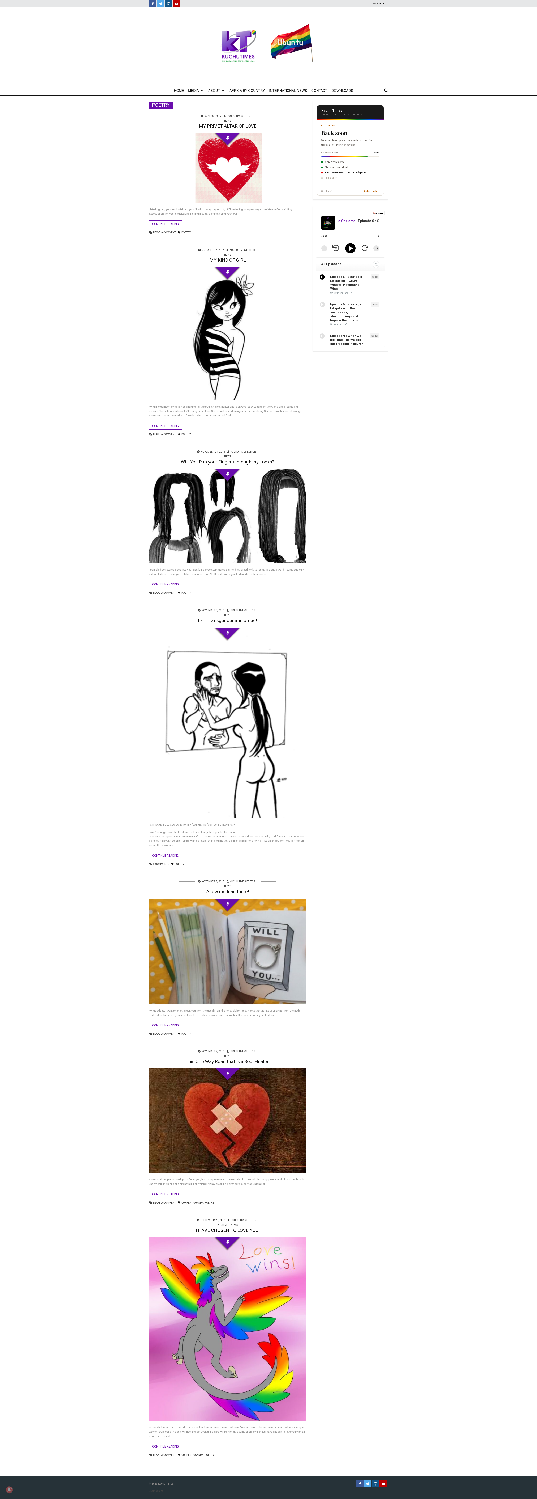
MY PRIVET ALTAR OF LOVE (228, 126)
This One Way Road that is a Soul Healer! (227, 1061)
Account (376, 3)
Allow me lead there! (227, 891)
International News (288, 90)
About (214, 90)
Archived (223, 1224)
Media (193, 90)
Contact (319, 90)
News (227, 120)
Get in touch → (371, 191)
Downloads (342, 90)
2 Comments (161, 863)
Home (179, 90)
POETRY (186, 232)
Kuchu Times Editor (239, 115)
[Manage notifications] (9, 1489)
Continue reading (165, 224)
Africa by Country (247, 90)
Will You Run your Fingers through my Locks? (227, 462)
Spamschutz (156, 1491)
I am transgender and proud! (227, 620)
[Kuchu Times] (268, 46)
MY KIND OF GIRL (228, 260)
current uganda (192, 1202)
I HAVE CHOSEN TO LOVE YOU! (228, 1230)
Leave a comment (164, 232)
